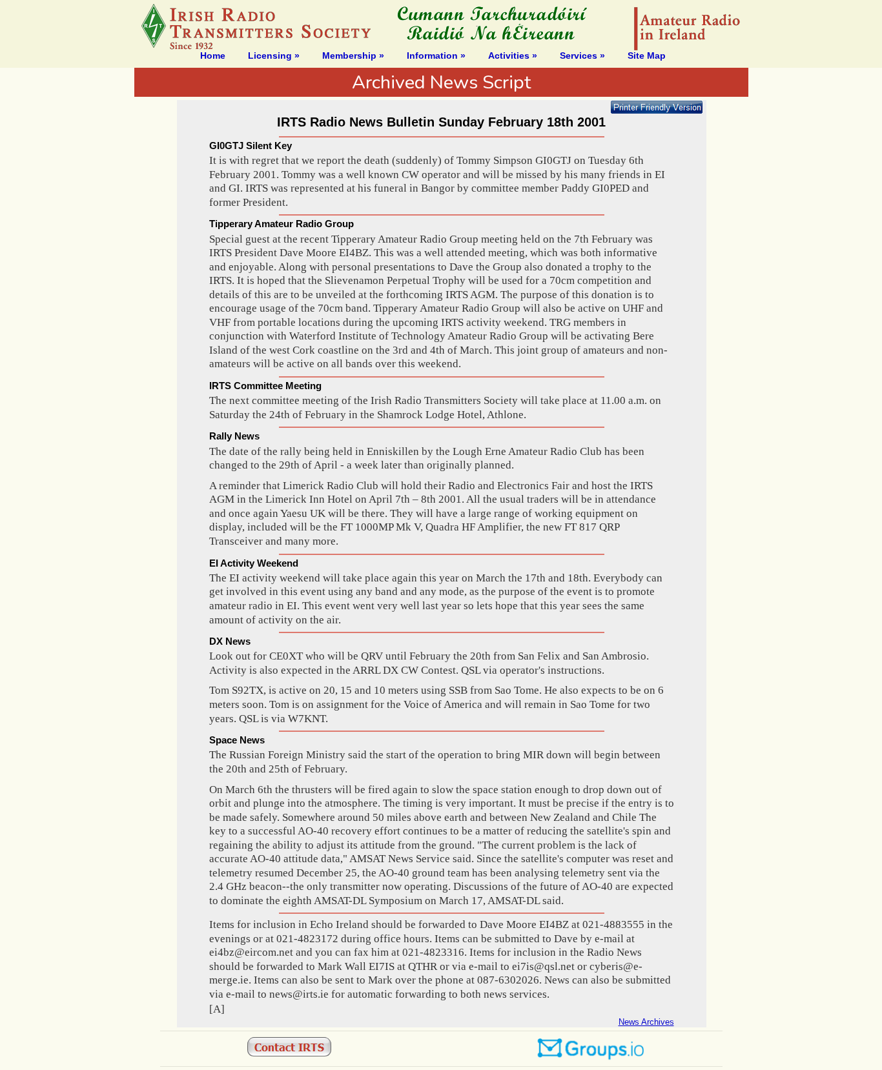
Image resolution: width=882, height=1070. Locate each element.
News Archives (646, 1022)
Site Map (647, 55)
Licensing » (274, 55)
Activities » (512, 55)
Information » (436, 55)
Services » (582, 55)
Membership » (353, 55)
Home (212, 55)
